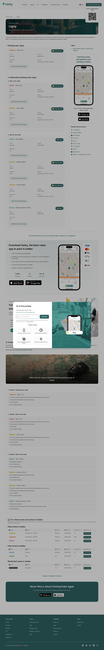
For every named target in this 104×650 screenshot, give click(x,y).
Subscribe (44, 316)
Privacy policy (30, 321)
